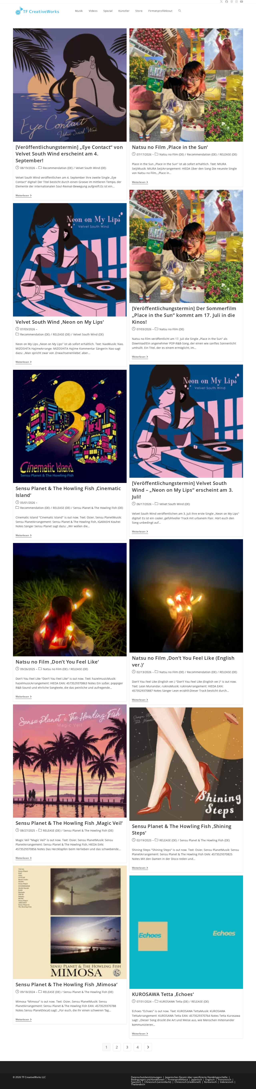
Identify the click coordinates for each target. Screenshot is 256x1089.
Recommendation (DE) (58, 168)
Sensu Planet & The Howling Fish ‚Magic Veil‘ (69, 823)
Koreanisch (210, 1082)
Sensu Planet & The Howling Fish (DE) (98, 508)
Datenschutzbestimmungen (146, 1077)
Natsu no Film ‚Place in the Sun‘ (170, 147)
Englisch (210, 1079)
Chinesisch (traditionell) (188, 1082)
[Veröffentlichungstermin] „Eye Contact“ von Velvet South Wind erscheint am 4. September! (69, 154)
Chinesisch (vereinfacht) (157, 1082)
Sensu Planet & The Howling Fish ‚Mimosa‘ (67, 984)
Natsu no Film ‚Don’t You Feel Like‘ (57, 661)
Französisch (224, 1079)
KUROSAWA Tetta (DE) (173, 1001)
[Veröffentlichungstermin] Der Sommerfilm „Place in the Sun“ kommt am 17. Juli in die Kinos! (184, 315)
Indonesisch (226, 1082)
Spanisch (136, 1082)
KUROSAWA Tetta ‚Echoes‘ (163, 994)
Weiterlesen (24, 196)
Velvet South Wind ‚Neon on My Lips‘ (60, 321)
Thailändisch (138, 1084)
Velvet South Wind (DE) (91, 168)
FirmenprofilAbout (178, 1079)
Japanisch (196, 1079)
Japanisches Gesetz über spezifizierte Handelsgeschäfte (196, 1077)
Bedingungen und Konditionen (147, 1079)
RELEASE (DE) (228, 154)
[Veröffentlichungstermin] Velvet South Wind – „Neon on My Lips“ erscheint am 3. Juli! (182, 490)
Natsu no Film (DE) (171, 154)
